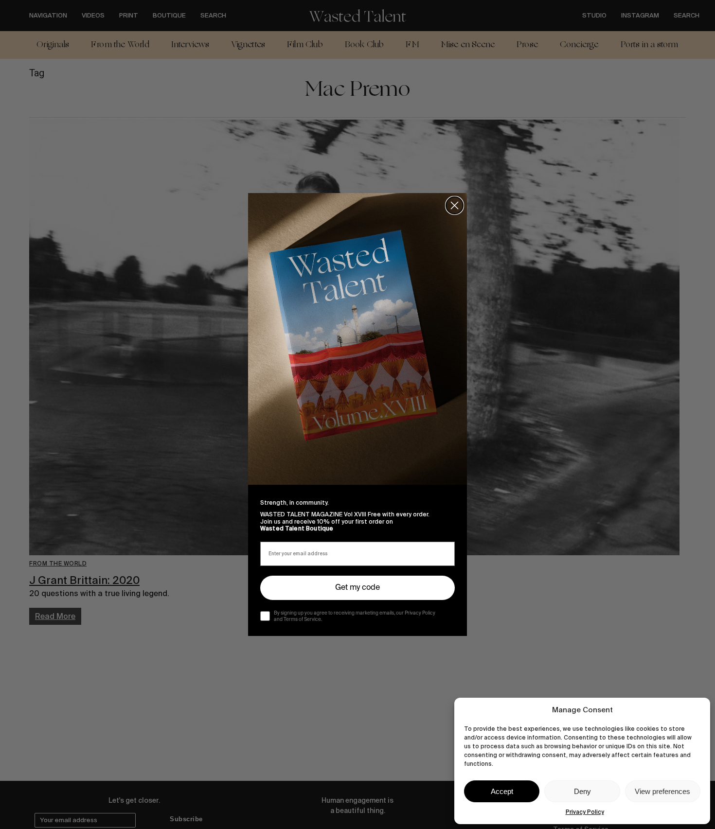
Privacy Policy (585, 812)
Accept (502, 791)
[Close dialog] (454, 205)
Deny (582, 791)
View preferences (662, 791)
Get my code (357, 588)
